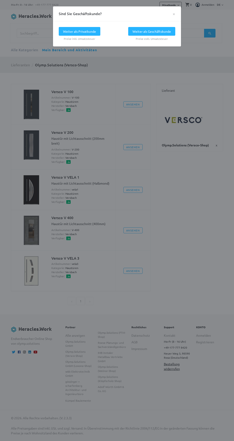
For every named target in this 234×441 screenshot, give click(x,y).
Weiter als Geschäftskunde (152, 31)
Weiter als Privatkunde (79, 31)
